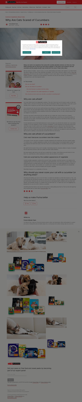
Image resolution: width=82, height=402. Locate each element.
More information (33, 48)
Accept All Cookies (56, 52)
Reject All (46, 52)
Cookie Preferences (27, 52)
